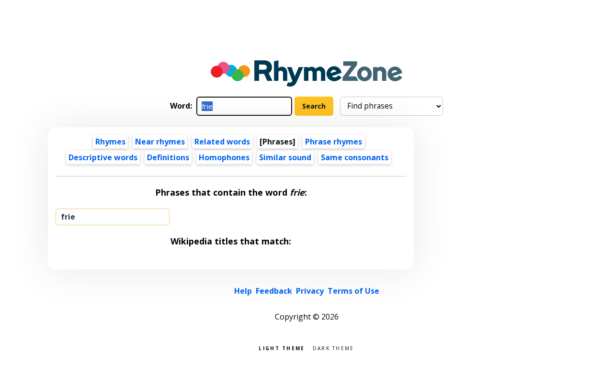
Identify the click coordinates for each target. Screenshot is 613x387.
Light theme (282, 347)
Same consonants (354, 157)
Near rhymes (160, 141)
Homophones (224, 157)
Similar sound (285, 157)
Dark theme (333, 347)
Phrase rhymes (333, 141)
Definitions (168, 157)
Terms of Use (353, 291)
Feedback (274, 291)
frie (68, 216)
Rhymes (110, 141)
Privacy (310, 291)
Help (243, 291)
